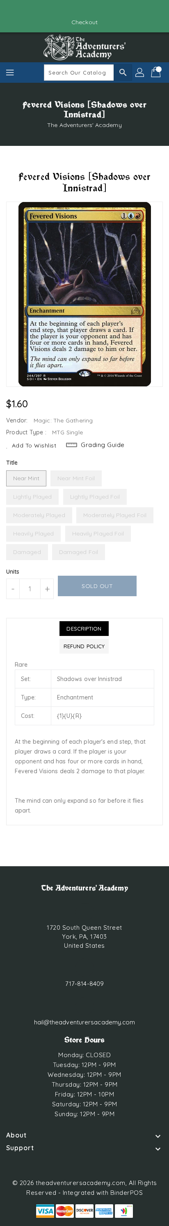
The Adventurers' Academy (84, 125)
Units (13, 571)
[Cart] (156, 72)
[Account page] (140, 72)
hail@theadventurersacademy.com (84, 1022)
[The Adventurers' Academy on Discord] (92, 9)
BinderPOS (126, 1192)
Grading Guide (103, 445)
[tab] (84, 628)
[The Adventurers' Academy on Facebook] (77, 9)
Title (12, 462)
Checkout (84, 22)
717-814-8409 (84, 984)
